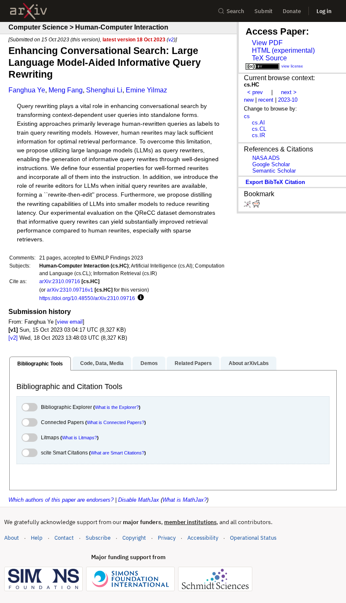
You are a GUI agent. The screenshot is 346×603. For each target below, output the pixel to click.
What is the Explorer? (117, 407)
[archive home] (28, 11)
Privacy (167, 537)
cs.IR (258, 135)
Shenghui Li (104, 90)
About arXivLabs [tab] (249, 363)
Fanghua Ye (26, 90)
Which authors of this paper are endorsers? (61, 500)
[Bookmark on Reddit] (256, 206)
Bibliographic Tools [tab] (40, 364)
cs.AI (258, 122)
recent (265, 100)
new (249, 100)
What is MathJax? (184, 500)
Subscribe (98, 537)
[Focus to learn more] (139, 298)
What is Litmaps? (79, 437)
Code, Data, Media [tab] (102, 363)
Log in (324, 11)
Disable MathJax (138, 500)
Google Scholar (271, 164)
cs (247, 116)
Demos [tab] (149, 363)
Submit (263, 11)
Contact (64, 537)
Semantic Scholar (274, 171)
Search (235, 11)
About (11, 537)
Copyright (134, 537)
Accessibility (202, 537)
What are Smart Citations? (117, 452)
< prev (255, 92)
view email (70, 322)
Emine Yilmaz (146, 90)
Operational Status (253, 537)
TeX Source (269, 58)
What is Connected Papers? (115, 422)
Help (37, 537)
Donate (292, 11)
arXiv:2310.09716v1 (70, 289)
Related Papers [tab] (193, 363)
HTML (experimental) (283, 50)
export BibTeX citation (275, 182)
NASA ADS (266, 158)
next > (289, 92)
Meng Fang (66, 90)
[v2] (13, 338)
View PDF (267, 42)
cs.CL (259, 129)
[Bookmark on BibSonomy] (248, 206)
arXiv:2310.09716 (59, 281)
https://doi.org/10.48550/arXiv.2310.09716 (87, 298)
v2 (171, 39)
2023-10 (287, 100)
